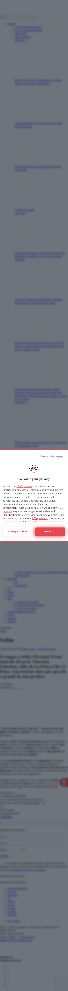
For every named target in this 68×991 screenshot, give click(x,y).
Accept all (50, 531)
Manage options (18, 531)
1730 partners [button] (24, 486)
